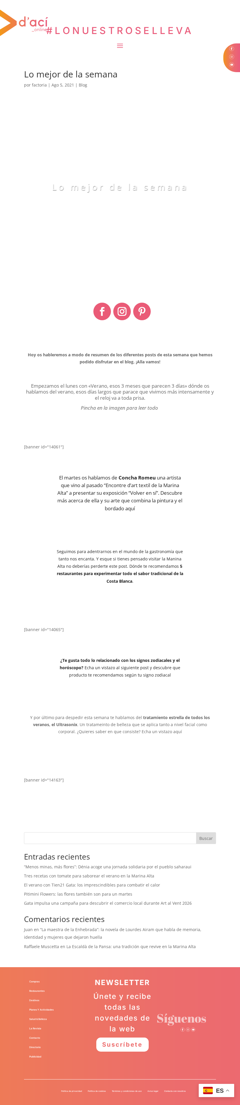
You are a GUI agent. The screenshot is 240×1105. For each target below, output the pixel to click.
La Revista (35, 1028)
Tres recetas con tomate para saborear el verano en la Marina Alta (89, 876)
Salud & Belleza (38, 1019)
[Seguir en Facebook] (102, 311)
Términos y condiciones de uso (127, 1091)
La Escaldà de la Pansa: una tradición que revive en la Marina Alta (131, 946)
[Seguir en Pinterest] (142, 311)
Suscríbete (122, 1044)
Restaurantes (36, 990)
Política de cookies (97, 1091)
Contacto (34, 1037)
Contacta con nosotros (175, 1091)
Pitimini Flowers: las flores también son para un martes (78, 894)
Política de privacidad (71, 1091)
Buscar (206, 838)
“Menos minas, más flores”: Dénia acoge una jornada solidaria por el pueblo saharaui (107, 867)
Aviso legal (153, 1091)
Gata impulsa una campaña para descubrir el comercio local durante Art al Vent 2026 (108, 903)
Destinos (34, 1000)
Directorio (35, 1047)
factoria (39, 85)
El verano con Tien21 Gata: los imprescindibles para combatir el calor (92, 885)
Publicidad (35, 1056)
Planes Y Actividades (41, 1009)
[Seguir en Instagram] (122, 311)
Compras (34, 981)
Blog (83, 85)
